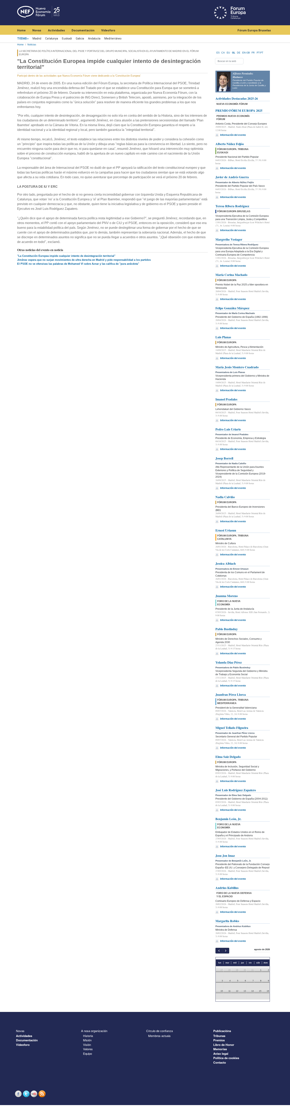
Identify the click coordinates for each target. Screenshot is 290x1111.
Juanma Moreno (226, 595)
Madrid (37, 38)
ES (218, 52)
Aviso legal (220, 1053)
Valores (88, 1049)
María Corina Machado (231, 274)
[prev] (218, 950)
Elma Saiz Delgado (228, 756)
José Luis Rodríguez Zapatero (235, 790)
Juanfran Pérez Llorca (230, 694)
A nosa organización (94, 1031)
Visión (87, 1045)
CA (223, 52)
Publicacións (222, 1031)
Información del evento (233, 135)
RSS (42, 1093)
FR (253, 52)
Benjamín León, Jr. (228, 819)
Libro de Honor (223, 1045)
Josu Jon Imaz (225, 855)
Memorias (220, 1049)
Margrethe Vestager (228, 239)
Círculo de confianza (159, 1031)
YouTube (34, 1093)
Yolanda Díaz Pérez (228, 662)
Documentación (83, 30)
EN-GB (246, 52)
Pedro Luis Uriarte (228, 429)
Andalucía (94, 38)
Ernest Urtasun (225, 530)
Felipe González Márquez (232, 308)
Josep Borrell (224, 458)
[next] (225, 950)
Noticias (31, 44)
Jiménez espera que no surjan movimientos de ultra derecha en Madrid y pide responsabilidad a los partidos (84, 259)
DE (238, 52)
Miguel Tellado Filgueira (231, 727)
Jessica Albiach (225, 563)
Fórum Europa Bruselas (254, 30)
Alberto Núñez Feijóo (229, 144)
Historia (88, 1036)
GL (233, 52)
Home (21, 30)
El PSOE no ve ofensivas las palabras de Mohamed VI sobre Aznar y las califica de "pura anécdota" (78, 263)
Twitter (27, 1093)
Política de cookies (226, 1058)
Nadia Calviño (225, 497)
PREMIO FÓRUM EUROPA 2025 (238, 110)
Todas (22, 38)
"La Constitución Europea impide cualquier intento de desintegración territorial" (66, 255)
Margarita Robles (227, 921)
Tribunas (219, 1036)
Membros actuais (159, 1036)
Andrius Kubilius (227, 887)
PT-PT (260, 52)
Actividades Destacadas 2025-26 (236, 98)
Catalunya (51, 38)
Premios (219, 1040)
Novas (36, 30)
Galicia (80, 38)
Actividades (56, 30)
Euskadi (67, 38)
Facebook (19, 1093)
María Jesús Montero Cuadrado (237, 367)
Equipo (87, 1053)
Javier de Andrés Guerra (232, 177)
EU (228, 52)
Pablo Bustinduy (226, 629)
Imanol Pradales (226, 399)
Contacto (219, 1062)
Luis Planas (223, 337)
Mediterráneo (113, 38)
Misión (87, 1040)
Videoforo (108, 30)
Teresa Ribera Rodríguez (232, 206)
